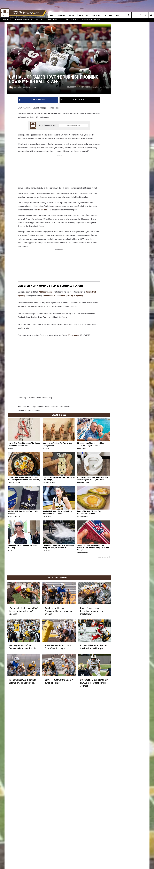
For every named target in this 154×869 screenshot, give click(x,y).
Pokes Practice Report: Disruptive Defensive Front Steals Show (92, 611)
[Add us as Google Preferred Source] (134, 15)
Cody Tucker (17, 87)
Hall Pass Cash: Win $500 (91, 20)
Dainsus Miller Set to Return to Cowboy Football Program (94, 647)
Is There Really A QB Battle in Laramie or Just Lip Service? (22, 681)
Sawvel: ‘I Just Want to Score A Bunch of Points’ (59, 681)
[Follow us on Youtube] (151, 15)
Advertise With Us (71, 20)
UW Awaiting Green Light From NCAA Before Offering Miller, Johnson (94, 683)
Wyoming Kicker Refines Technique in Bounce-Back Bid (23, 647)
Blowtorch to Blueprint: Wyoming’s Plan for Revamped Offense (58, 611)
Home (52, 15)
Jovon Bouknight (65, 406)
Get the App (40, 20)
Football (72, 15)
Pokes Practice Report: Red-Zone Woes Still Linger (58, 647)
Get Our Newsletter (54, 20)
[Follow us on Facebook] (140, 15)
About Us (108, 15)
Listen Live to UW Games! (23, 20)
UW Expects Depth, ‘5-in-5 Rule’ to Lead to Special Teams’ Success (23, 611)
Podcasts (61, 15)
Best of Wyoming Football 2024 (38, 406)
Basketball (83, 15)
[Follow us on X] (145, 15)
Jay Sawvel (54, 406)
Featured (30, 410)
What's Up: (7, 20)
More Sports (96, 15)
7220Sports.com (45, 292)
